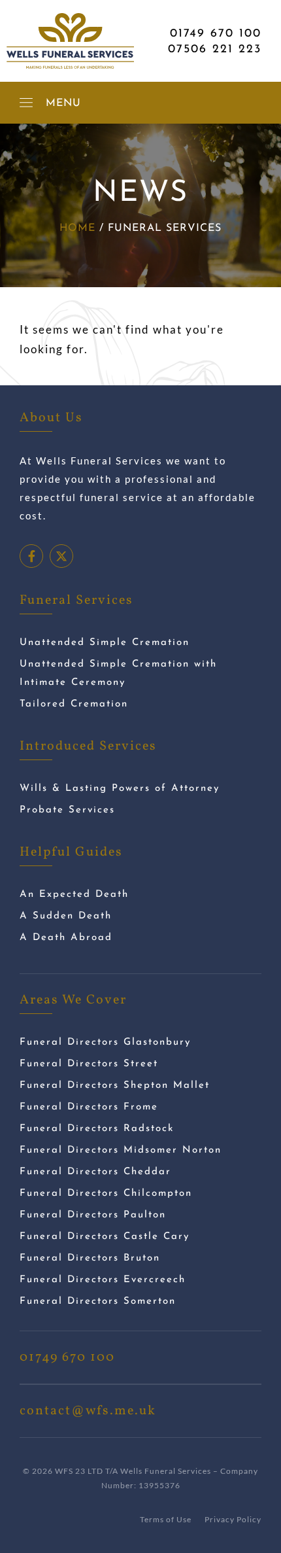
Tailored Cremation (74, 704)
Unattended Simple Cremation (105, 643)
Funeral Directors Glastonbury (105, 1042)
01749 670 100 (215, 34)
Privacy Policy (233, 1519)
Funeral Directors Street (89, 1064)
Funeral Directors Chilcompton (106, 1193)
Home (77, 228)
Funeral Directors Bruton (90, 1258)
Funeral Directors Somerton (98, 1301)
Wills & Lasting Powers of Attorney (120, 789)
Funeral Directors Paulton (93, 1215)
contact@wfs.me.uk (88, 1411)
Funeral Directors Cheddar (95, 1172)
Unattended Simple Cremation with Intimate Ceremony (118, 673)
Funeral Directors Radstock (97, 1129)
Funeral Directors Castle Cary (105, 1237)
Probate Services (67, 810)
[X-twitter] (61, 556)
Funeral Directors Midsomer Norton (121, 1150)
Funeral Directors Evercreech (103, 1280)
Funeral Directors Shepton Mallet (115, 1086)
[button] (50, 103)
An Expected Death (74, 894)
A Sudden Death (66, 916)
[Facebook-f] (31, 556)
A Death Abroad (66, 938)
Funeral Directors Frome (89, 1107)
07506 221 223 (214, 50)
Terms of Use (165, 1519)
